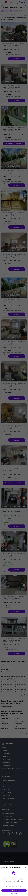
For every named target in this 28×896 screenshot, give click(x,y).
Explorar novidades (14, 890)
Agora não (14, 893)
